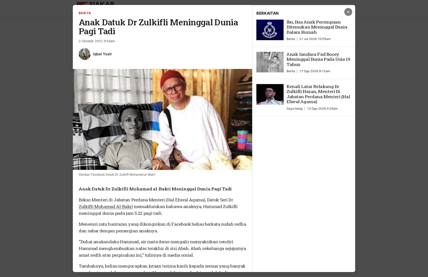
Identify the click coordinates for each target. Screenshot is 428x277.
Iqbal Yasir (102, 54)
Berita (85, 13)
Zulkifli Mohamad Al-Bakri (106, 206)
